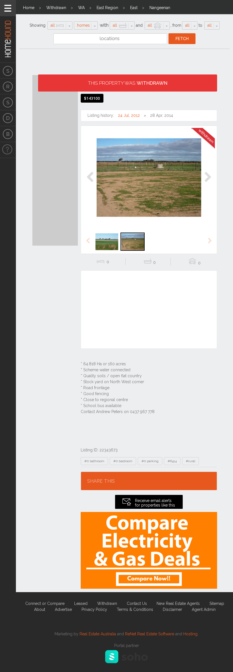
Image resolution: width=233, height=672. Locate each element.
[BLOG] (8, 134)
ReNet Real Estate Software (149, 634)
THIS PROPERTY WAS (127, 83)
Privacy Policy (94, 609)
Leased (81, 603)
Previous (88, 246)
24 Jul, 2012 (129, 115)
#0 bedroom (122, 461)
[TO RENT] (8, 86)
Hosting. (190, 634)
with (104, 25)
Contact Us (137, 603)
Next (211, 246)
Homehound (8, 31)
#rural (190, 461)
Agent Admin (204, 609)
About (39, 609)
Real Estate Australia (98, 634)
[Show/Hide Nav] (8, 8)
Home (28, 7)
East (134, 7)
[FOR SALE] (8, 70)
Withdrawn (56, 7)
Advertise (63, 609)
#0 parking (150, 461)
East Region (107, 7)
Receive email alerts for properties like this (155, 502)
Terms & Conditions (135, 609)
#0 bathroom (94, 461)
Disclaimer (172, 609)
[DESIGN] (8, 118)
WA (81, 7)
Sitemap (216, 603)
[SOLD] (8, 102)
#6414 (172, 461)
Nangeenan (159, 7)
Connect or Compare (45, 603)
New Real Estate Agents (178, 603)
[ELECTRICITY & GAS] (8, 150)
